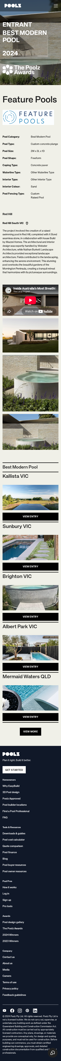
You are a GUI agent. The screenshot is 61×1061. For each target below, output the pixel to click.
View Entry (30, 516)
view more (30, 731)
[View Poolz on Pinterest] (27, 1010)
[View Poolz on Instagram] (20, 1010)
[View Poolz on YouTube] (4, 1010)
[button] (55, 6)
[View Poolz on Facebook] (12, 1010)
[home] (12, 5)
